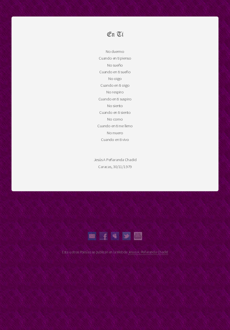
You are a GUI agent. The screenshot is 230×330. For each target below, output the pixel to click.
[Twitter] (126, 239)
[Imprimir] (138, 239)
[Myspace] (115, 239)
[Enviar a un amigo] (92, 239)
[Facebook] (103, 239)
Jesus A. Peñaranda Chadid (148, 252)
